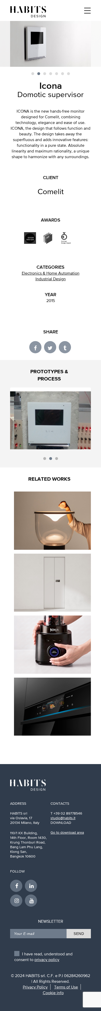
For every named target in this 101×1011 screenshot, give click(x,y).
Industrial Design (50, 278)
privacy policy (46, 959)
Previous (26, 418)
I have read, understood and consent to (43, 955)
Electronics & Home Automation (51, 273)
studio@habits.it (63, 818)
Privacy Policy (35, 987)
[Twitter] (51, 347)
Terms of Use (66, 987)
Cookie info (53, 992)
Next (75, 418)
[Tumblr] (65, 347)
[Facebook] (36, 347)
